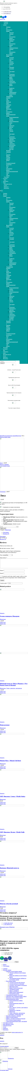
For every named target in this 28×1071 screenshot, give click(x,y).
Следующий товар (5, 465)
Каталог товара (5, 24)
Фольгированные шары (10, 115)
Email (2, 573)
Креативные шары (12, 94)
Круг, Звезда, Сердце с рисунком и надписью (12, 132)
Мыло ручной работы (8, 158)
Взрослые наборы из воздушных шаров (12, 42)
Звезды (11, 1006)
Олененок (3, 491)
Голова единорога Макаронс (9, 616)
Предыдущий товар (5, 437)
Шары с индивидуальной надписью (10, 162)
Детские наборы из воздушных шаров (12, 35)
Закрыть (2, 613)
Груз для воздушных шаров (9, 168)
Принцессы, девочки (12, 138)
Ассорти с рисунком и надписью (12, 71)
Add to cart (3, 528)
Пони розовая (4, 725)
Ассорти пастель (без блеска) (11, 59)
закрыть (2, 1035)
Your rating (3, 555)
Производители (8, 184)
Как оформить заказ (5, 181)
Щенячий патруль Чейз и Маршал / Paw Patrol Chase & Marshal (14, 684)
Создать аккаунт (4, 1046)
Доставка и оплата (6, 177)
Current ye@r (4, 583)
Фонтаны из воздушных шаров (9, 111)
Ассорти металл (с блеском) (11, 65)
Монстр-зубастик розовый (9, 903)
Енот (1, 463)
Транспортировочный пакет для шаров (16, 1021)
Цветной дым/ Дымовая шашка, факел (8, 104)
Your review (3, 557)
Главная (6, 22)
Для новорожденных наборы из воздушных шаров (17, 979)
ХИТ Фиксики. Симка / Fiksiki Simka (12, 796)
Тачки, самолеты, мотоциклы (12, 144)
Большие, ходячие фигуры (11, 148)
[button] (4, 190)
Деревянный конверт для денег (9, 98)
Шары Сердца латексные (12, 80)
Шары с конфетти (11, 87)
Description (6, 532)
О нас (5, 185)
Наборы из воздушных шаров (9, 29)
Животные (18, 435)
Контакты (6, 188)
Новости (6, 186)
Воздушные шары (9, 55)
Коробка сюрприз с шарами (8, 152)
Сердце (11, 1002)
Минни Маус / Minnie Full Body (10, 760)
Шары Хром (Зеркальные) (12, 91)
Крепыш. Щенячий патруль (9, 868)
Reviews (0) (6, 533)
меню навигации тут (17, 1032)
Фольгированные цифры (14, 118)
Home (1, 435)
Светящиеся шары (12, 83)
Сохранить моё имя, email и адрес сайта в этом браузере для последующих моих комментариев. (13, 577)
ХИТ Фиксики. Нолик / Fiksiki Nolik (12, 832)
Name (2, 570)
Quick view (3, 623)
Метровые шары (12, 76)
